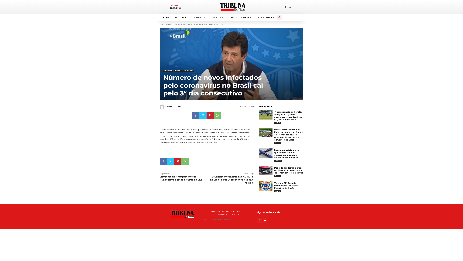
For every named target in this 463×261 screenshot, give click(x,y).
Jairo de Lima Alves (173, 107)
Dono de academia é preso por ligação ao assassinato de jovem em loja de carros (288, 170)
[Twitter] (203, 115)
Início (161, 24)
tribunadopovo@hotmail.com (219, 219)
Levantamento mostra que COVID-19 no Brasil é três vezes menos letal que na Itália (232, 179)
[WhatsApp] (217, 115)
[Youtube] (265, 220)
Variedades (188, 71)
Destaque (169, 24)
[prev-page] (260, 196)
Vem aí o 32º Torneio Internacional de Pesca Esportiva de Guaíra (286, 185)
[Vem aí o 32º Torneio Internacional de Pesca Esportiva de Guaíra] (266, 186)
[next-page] (264, 196)
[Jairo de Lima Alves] (162, 107)
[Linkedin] (289, 7)
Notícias (178, 71)
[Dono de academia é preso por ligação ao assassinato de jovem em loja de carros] (266, 170)
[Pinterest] (210, 115)
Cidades (277, 122)
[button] (279, 17)
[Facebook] (285, 7)
